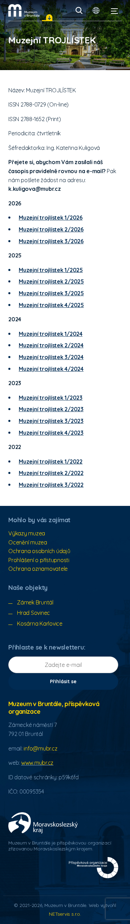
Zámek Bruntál (35, 602)
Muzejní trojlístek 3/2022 (51, 484)
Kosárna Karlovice (39, 623)
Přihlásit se (63, 681)
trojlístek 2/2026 (61, 229)
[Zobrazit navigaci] (114, 10)
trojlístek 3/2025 (61, 293)
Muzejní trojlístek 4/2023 (51, 432)
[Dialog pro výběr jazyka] (96, 10)
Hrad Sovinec (33, 612)
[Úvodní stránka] (24, 10)
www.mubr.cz (37, 762)
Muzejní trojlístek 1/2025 (51, 269)
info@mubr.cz (40, 748)
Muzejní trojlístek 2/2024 (51, 345)
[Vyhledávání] (79, 10)
